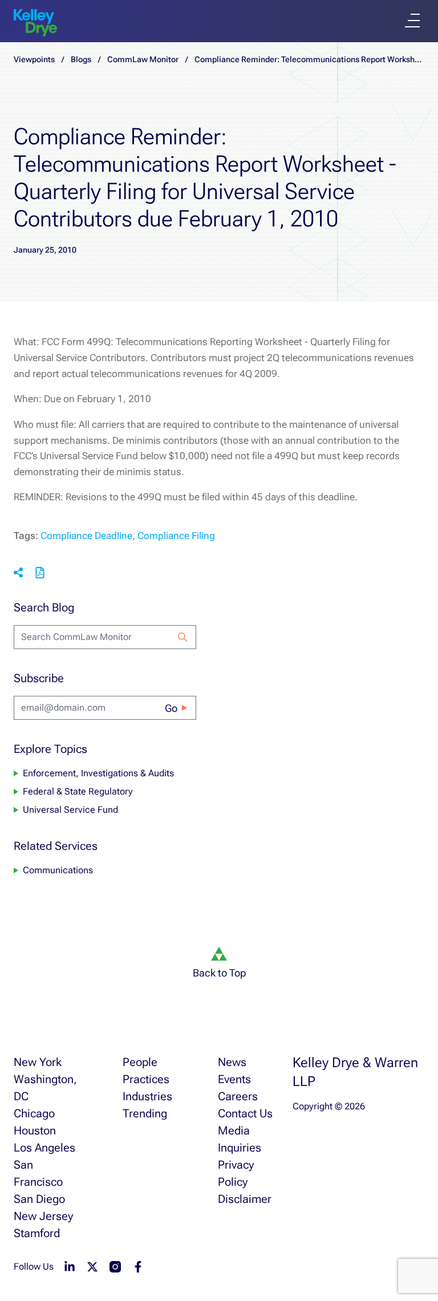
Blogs (81, 59)
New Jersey (43, 1216)
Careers (238, 1096)
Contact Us (245, 1113)
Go (171, 708)
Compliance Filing (176, 535)
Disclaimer (244, 1199)
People (140, 1062)
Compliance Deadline (86, 535)
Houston (35, 1130)
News (232, 1062)
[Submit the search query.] (182, 637)
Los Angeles (44, 1147)
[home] (35, 23)
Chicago (34, 1113)
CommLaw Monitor (143, 59)
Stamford (37, 1233)
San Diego (39, 1199)
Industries (147, 1096)
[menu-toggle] (412, 20)
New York (38, 1062)
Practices (146, 1079)
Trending (145, 1113)
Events (234, 1079)
